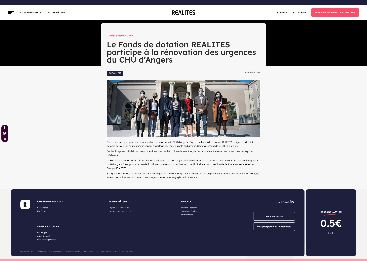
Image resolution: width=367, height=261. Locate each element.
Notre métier (56, 12)
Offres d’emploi (43, 236)
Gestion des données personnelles (49, 251)
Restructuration (187, 215)
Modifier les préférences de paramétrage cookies (115, 251)
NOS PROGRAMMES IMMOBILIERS (335, 12)
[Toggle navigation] (11, 12)
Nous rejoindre (48, 226)
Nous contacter (274, 216)
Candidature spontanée (46, 239)
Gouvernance (42, 208)
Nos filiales (41, 211)
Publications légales (189, 211)
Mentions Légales (26, 251)
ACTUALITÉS (299, 12)
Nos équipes (42, 233)
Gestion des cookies (73, 251)
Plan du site (88, 251)
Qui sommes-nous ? (31, 12)
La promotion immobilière (119, 208)
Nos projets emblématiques (120, 211)
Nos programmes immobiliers (274, 226)
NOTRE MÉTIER (118, 201)
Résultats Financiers (189, 208)
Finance (282, 12)
